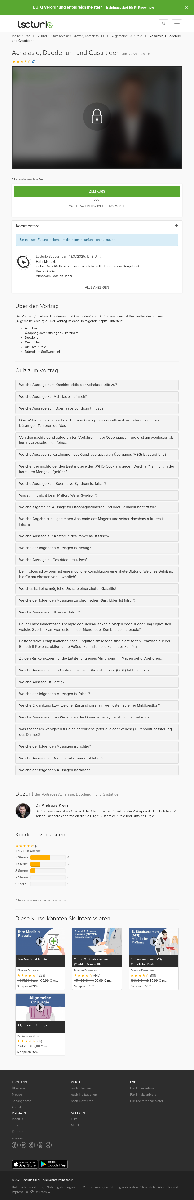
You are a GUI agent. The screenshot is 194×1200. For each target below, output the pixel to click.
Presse (17, 1095)
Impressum (20, 1192)
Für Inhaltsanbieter (144, 1095)
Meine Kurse (21, 36)
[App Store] (25, 1164)
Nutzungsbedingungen (63, 1187)
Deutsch (41, 1192)
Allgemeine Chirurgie (126, 36)
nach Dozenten (82, 1101)
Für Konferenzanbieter (146, 1101)
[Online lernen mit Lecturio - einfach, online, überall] (35, 24)
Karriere (17, 1132)
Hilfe (74, 1119)
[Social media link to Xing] (49, 1145)
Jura (15, 1125)
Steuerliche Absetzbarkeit (159, 1187)
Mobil (75, 1125)
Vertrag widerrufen (124, 1187)
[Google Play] (53, 1164)
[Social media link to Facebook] (15, 1145)
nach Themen (81, 1088)
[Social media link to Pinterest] (32, 1145)
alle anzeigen (97, 287)
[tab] (97, 385)
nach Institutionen (84, 1095)
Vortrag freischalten (97, 206)
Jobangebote (21, 1101)
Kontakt (17, 1107)
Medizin (17, 1119)
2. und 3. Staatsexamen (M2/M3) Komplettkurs (71, 36)
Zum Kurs (97, 191)
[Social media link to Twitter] (23, 1145)
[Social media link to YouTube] (40, 1145)
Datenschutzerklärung (28, 1187)
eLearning (19, 1138)
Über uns (19, 1088)
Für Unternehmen (143, 1088)
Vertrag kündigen (95, 1187)
